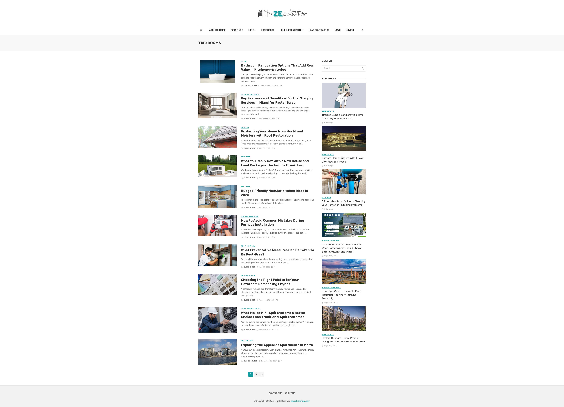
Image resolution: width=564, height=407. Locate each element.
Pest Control (248, 246)
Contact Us (275, 393)
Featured (246, 157)
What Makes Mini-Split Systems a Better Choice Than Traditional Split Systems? (273, 315)
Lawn (338, 30)
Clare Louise (250, 85)
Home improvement (290, 30)
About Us (289, 393)
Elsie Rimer (249, 118)
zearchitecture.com (300, 401)
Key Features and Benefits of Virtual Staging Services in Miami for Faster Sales (277, 100)
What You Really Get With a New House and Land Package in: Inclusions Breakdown (275, 163)
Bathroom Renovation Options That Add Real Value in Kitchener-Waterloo (277, 67)
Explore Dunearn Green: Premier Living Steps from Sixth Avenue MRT (343, 340)
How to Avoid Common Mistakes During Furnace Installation (272, 222)
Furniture (237, 30)
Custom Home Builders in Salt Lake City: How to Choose (343, 160)
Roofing (245, 127)
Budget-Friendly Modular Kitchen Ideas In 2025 (274, 193)
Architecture (217, 30)
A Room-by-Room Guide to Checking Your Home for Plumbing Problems (344, 203)
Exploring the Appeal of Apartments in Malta (277, 345)
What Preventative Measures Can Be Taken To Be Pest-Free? (277, 252)
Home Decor (268, 30)
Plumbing (326, 197)
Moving (350, 30)
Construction (248, 276)
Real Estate (247, 341)
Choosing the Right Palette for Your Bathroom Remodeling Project (270, 282)
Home (251, 30)
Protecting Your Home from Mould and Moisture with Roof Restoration (272, 133)
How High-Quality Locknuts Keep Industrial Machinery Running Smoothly (341, 295)
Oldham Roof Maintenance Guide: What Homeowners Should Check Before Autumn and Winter (341, 248)
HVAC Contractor (319, 30)
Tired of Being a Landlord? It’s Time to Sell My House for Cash (343, 116)
